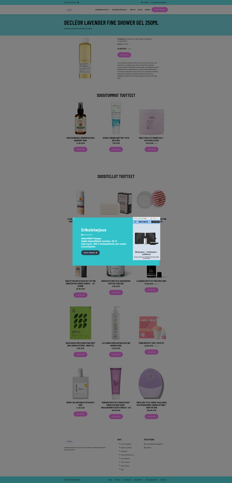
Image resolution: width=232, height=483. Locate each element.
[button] (90, 252)
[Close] (73, 218)
